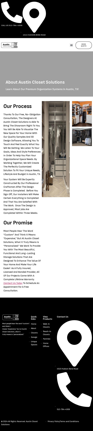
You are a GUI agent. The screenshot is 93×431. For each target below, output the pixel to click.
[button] (71, 45)
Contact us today (12, 283)
